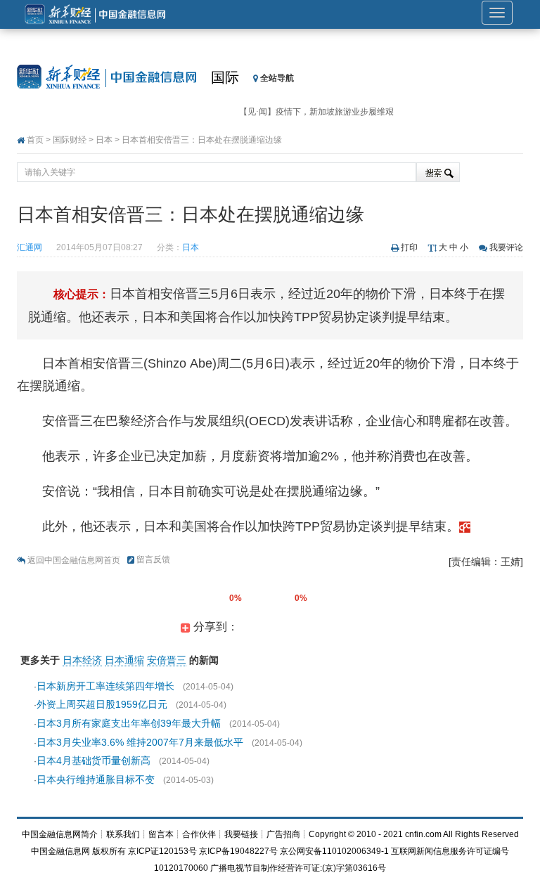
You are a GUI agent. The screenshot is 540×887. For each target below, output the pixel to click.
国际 (225, 77)
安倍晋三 (166, 660)
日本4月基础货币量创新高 (93, 760)
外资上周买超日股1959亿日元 (102, 704)
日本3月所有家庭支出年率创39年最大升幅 (129, 723)
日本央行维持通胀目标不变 (96, 779)
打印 (409, 247)
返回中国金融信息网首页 (73, 560)
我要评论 (506, 247)
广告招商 (283, 834)
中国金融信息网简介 (60, 834)
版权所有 (109, 851)
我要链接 (241, 834)
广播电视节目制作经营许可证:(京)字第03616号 (298, 868)
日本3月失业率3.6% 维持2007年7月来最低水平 (140, 742)
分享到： (214, 627)
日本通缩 (124, 660)
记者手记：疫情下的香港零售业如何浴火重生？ (327, 119)
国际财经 (69, 140)
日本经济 (82, 660)
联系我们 (123, 834)
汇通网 (29, 247)
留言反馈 (153, 559)
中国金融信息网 (60, 851)
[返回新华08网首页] (464, 526)
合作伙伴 (199, 834)
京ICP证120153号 (162, 851)
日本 (104, 140)
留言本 (161, 834)
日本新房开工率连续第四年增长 (105, 686)
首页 (35, 140)
